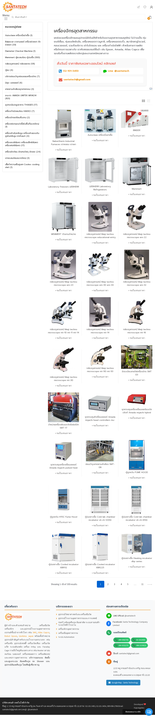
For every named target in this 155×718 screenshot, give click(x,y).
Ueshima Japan (26, 636)
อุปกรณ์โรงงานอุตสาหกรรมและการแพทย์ (77, 618)
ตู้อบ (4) (9, 70)
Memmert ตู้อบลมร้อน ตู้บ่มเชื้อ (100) (22, 57)
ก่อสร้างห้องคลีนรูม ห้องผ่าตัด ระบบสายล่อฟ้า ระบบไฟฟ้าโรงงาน (79, 623)
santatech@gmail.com (129, 653)
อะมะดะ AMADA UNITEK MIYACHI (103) (20, 97)
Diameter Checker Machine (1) (20, 51)
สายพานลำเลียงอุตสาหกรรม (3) (19, 89)
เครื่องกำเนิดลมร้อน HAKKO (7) (19, 111)
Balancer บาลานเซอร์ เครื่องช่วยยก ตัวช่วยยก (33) (23, 43)
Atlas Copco (43, 632)
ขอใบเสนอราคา (64, 149)
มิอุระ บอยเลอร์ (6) (13, 82)
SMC (35, 632)
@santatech (130, 615)
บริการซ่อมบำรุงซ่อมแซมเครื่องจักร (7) (22, 76)
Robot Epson (11, 636)
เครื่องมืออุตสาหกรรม (68, 633)
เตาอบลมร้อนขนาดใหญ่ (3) (17, 158)
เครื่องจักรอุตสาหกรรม (68, 629)
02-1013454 (140, 640)
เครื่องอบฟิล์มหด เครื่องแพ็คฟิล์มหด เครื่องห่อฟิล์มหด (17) (21, 144)
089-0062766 (123, 640)
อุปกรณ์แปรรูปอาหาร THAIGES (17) (21, 104)
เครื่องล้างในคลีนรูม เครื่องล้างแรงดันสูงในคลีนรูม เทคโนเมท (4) (22, 135)
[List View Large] (148, 100)
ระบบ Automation (66, 637)
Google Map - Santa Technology (125, 682)
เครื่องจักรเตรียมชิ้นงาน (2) (17, 117)
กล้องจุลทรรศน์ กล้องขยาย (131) (20, 63)
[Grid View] (143, 100)
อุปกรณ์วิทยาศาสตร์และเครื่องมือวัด (74, 614)
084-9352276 (123, 645)
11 (142, 584)
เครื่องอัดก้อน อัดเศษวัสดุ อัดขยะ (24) (23, 151)
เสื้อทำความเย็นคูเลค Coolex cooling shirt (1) (22, 166)
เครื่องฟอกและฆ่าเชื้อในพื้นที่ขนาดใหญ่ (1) (22, 125)
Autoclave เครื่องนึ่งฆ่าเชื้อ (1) (18, 35)
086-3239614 (141, 645)
